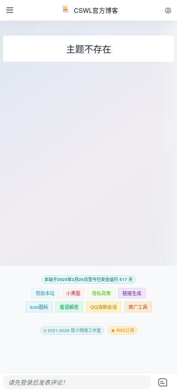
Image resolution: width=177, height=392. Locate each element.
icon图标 (39, 306)
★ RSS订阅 (122, 330)
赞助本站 (45, 293)
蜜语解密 (69, 306)
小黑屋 (73, 293)
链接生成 (131, 293)
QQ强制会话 (103, 306)
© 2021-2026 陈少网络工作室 (72, 330)
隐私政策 (101, 293)
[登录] (168, 10)
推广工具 (137, 306)
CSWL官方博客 (96, 10)
